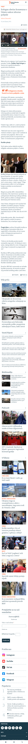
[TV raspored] (20, 727)
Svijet (3, 6)
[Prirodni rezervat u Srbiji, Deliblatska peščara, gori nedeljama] (6, 400)
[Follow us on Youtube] (9, 727)
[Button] (24, 25)
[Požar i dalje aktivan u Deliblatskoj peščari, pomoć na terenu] (6, 377)
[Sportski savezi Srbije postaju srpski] (14, 565)
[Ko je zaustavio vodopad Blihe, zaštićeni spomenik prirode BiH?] (14, 588)
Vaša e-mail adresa (8, 622)
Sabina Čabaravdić (6, 18)
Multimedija (7, 372)
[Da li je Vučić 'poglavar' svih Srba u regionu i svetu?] (14, 543)
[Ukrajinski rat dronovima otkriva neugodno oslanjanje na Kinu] (14, 290)
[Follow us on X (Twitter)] (6, 727)
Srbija (4, 526)
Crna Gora (5, 476)
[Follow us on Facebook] (2, 727)
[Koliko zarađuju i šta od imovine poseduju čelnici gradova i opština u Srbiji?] (14, 517)
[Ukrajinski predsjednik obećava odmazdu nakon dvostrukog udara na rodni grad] (6, 392)
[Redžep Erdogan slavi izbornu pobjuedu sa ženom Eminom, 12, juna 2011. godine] (14, 172)
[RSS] (16, 727)
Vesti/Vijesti (7, 333)
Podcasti (5, 408)
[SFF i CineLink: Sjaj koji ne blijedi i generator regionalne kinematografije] (14, 438)
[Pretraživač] (22, 742)
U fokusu (5, 458)
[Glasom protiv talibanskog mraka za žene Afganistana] (14, 417)
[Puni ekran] (25, 45)
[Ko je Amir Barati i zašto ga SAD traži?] (14, 467)
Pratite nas (6, 640)
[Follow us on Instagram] (13, 727)
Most (3, 551)
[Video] (6, 742)
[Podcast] (14, 742)
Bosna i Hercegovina (8, 499)
